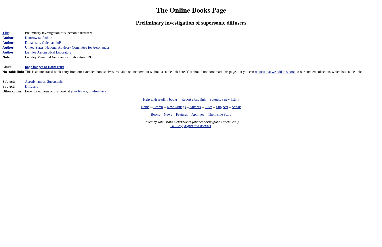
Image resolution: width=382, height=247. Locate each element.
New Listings (176, 107)
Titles (208, 107)
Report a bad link (193, 99)
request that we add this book (275, 72)
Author (7, 38)
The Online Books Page (191, 10)
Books (155, 114)
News (168, 114)
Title (5, 33)
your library (79, 91)
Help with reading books (160, 99)
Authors (195, 107)
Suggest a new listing (224, 99)
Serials (236, 107)
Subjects (222, 107)
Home (145, 107)
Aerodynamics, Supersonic (44, 81)
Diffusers (31, 86)
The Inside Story (219, 114)
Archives (197, 114)
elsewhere (99, 91)
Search (158, 107)
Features (182, 114)
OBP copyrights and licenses (190, 126)
